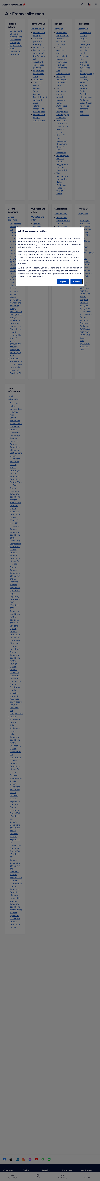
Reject (63, 281)
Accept (76, 281)
